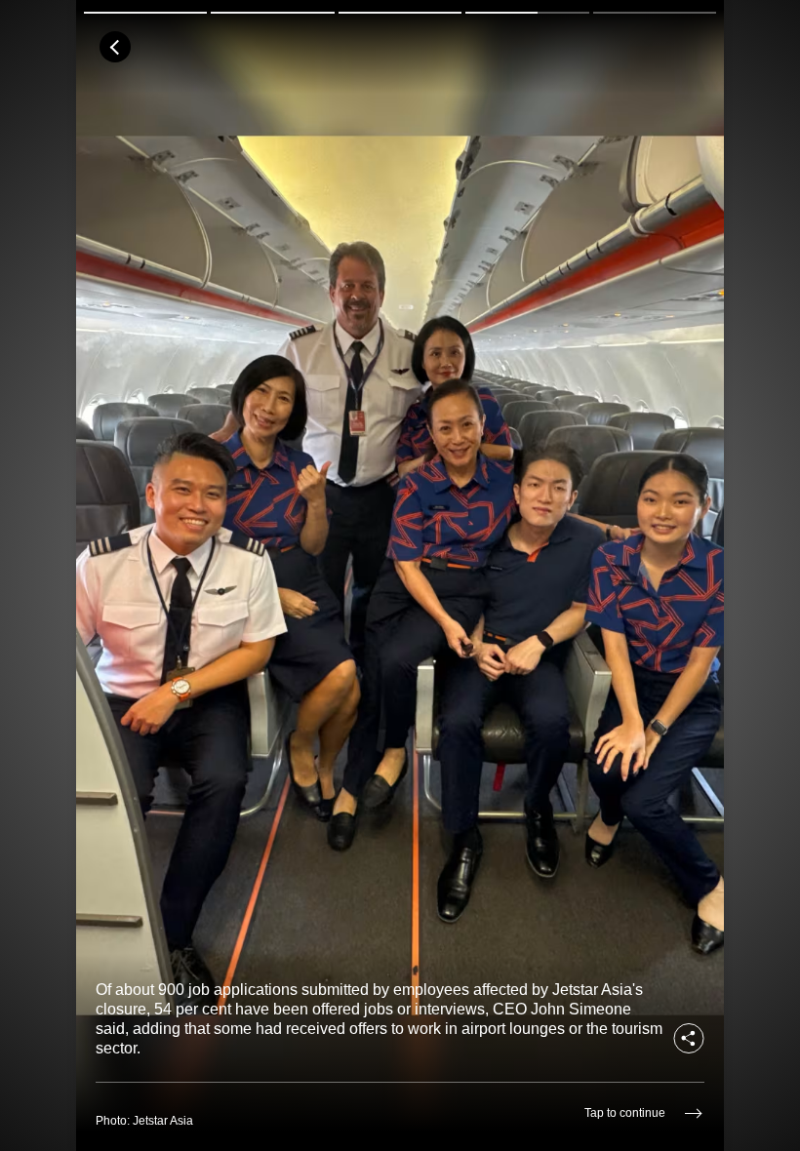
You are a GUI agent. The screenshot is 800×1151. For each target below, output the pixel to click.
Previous (157, 575)
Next (481, 575)
